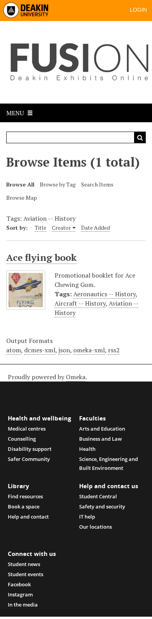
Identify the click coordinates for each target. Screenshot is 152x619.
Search (140, 137)
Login (138, 10)
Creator (61, 227)
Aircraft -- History (80, 303)
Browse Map (21, 197)
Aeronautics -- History (104, 294)
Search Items (97, 184)
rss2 (114, 350)
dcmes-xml (39, 350)
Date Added (95, 227)
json (64, 350)
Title (40, 227)
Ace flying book (41, 257)
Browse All (20, 184)
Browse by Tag (58, 184)
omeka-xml (89, 350)
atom (13, 350)
